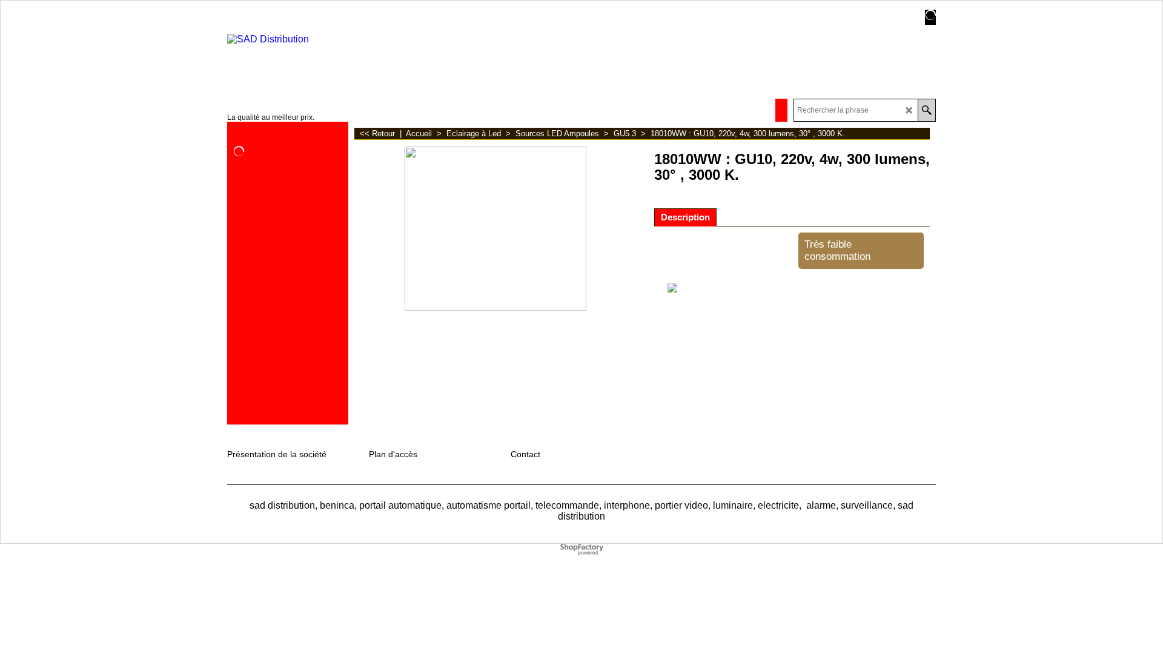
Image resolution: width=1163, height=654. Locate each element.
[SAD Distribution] (323, 57)
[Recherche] (926, 110)
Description (685, 217)
